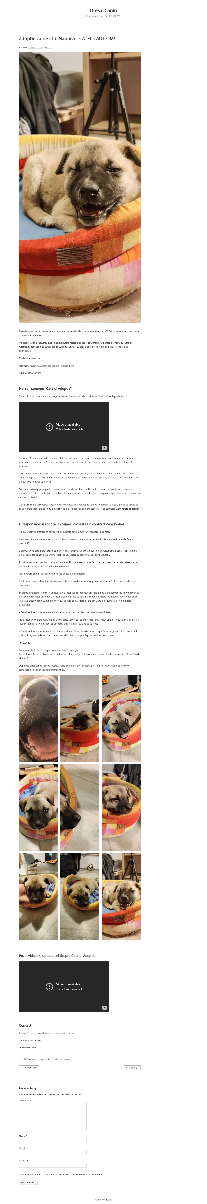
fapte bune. (31, 1059)
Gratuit (67, 1059)
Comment (25, 1100)
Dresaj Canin (103, 10)
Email (23, 1148)
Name (23, 1136)
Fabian (49, 47)
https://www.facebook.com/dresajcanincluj (52, 365)
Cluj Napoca (59, 1059)
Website (23, 1160)
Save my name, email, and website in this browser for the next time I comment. (60, 1174)
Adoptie (49, 1059)
